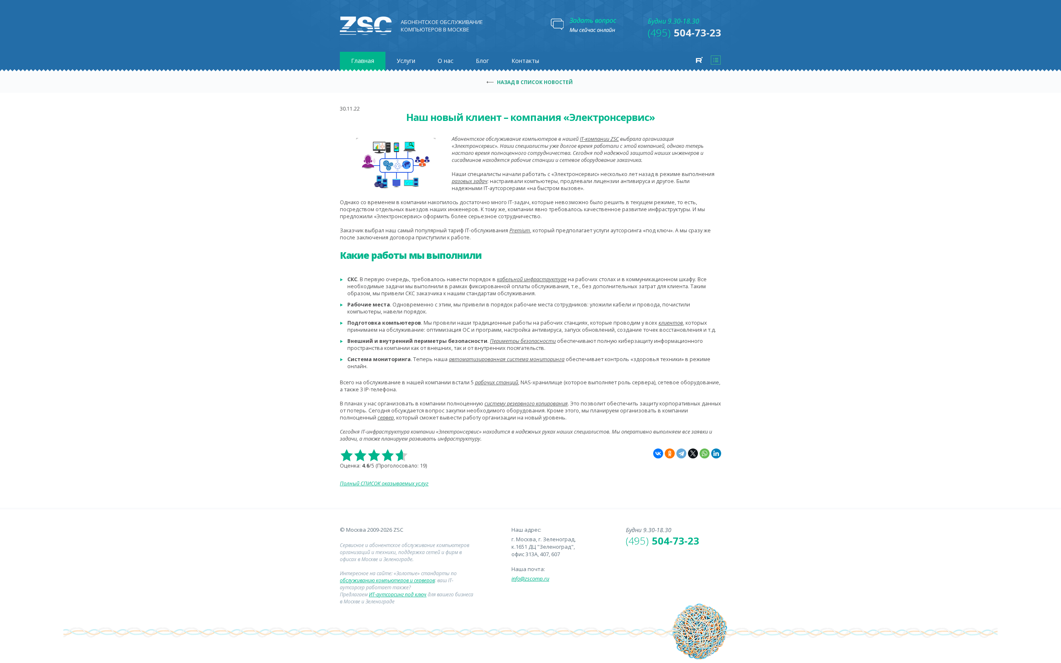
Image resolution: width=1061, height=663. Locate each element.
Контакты (525, 61)
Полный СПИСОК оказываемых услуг (384, 483)
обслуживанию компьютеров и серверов (387, 580)
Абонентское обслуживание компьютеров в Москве (442, 25)
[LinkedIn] (716, 453)
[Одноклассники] (670, 453)
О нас (445, 61)
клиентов (671, 322)
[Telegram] (681, 453)
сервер (386, 417)
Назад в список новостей (535, 82)
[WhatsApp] (705, 453)
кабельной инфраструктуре (532, 279)
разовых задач (469, 181)
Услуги (406, 61)
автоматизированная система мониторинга (506, 359)
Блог (482, 61)
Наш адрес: (526, 529)
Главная (362, 61)
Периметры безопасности (523, 341)
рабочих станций (496, 382)
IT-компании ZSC (599, 138)
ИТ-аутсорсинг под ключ (397, 594)
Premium (519, 230)
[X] (693, 453)
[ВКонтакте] (658, 453)
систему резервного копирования (526, 403)
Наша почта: (528, 569)
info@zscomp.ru (530, 578)
